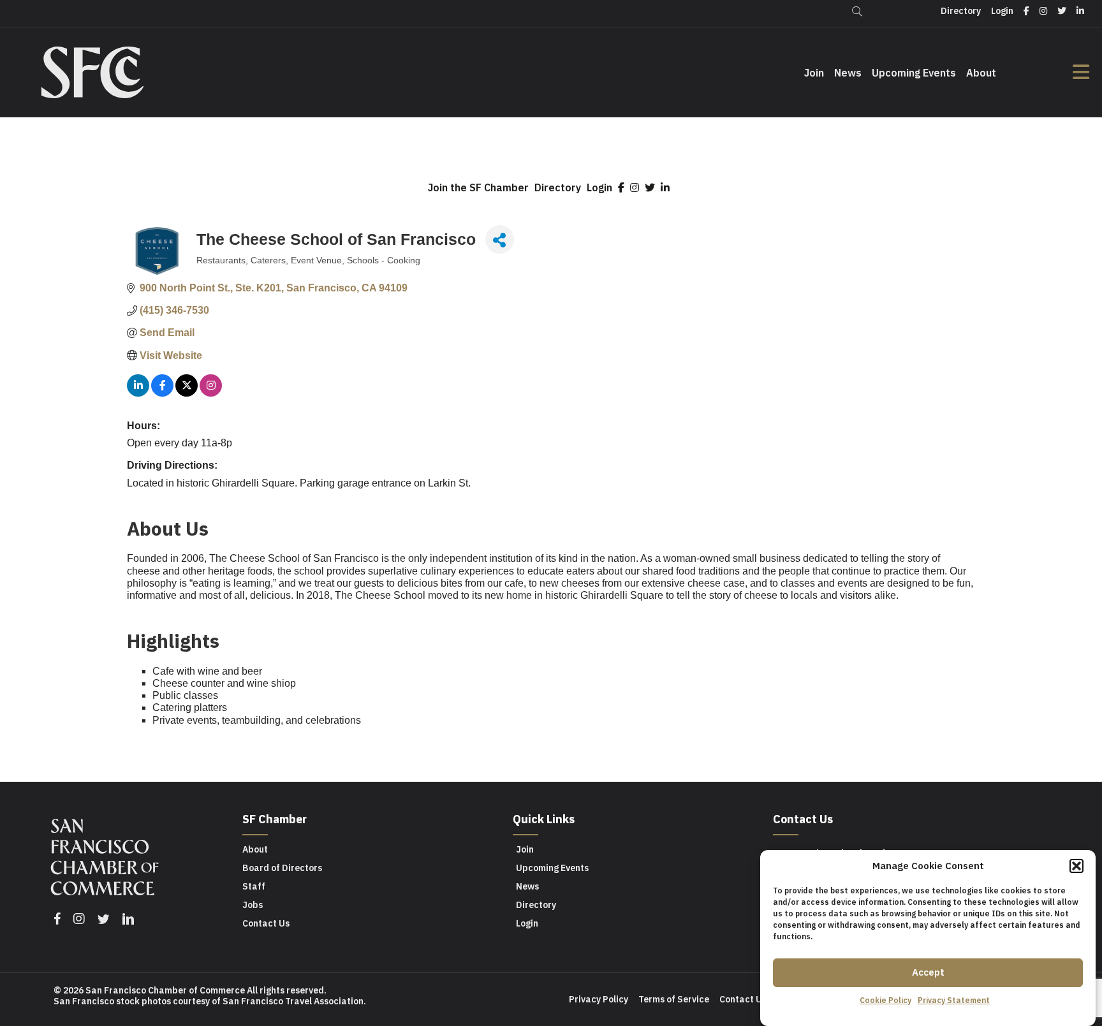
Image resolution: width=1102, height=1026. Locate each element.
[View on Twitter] (186, 393)
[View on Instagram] (211, 393)
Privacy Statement (954, 1000)
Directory (557, 187)
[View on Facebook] (162, 393)
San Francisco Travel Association (293, 1001)
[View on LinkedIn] (138, 393)
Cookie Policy (885, 1000)
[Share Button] (499, 239)
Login (599, 187)
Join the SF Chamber (478, 187)
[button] (1076, 866)
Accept (928, 972)
